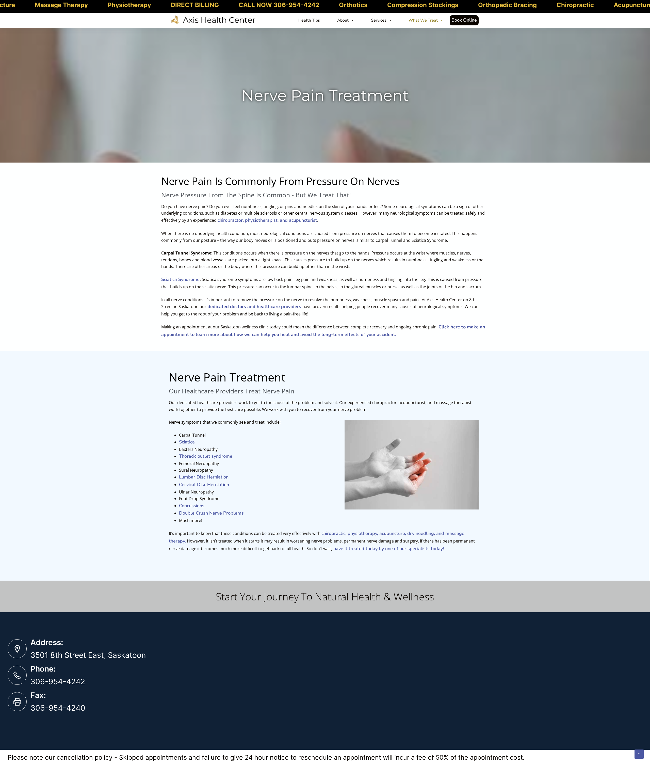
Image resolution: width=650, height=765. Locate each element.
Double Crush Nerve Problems (211, 513)
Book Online (464, 20)
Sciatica (187, 442)
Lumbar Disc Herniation (204, 477)
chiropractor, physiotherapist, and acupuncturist (267, 220)
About (343, 20)
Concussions (191, 506)
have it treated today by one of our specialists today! (388, 549)
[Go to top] (639, 754)
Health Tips (309, 20)
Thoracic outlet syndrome (205, 456)
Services (378, 20)
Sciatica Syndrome (180, 279)
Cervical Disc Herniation (204, 485)
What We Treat (423, 20)
